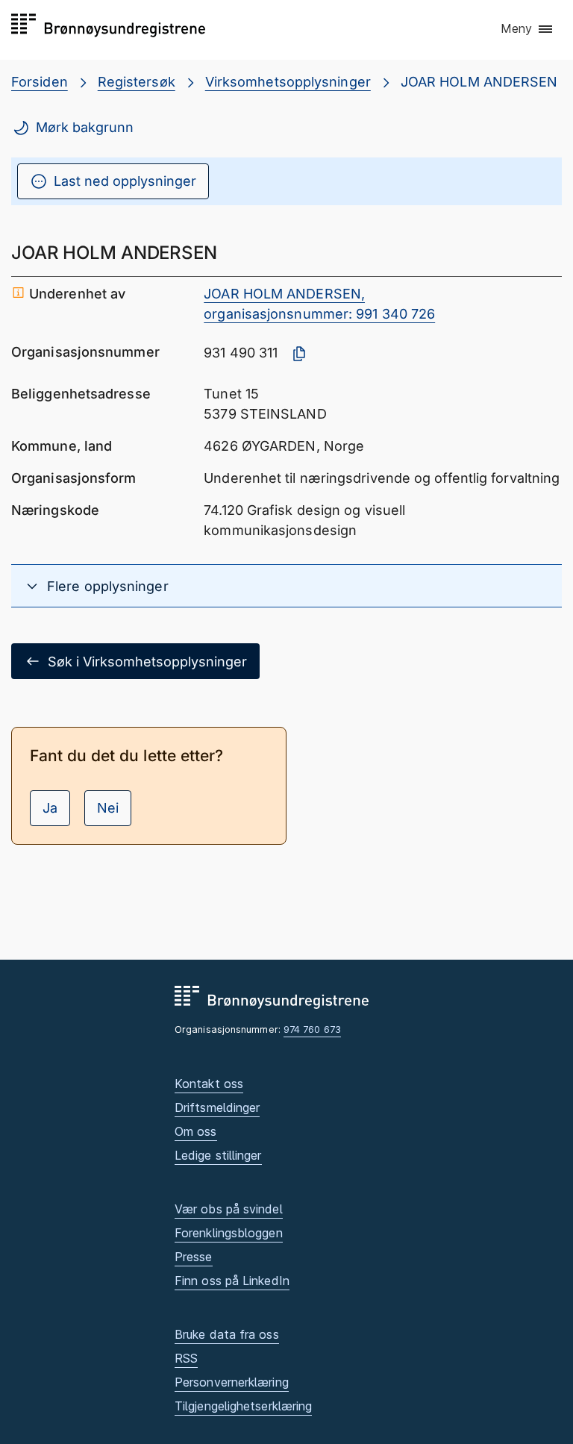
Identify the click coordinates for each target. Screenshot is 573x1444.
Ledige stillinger (218, 1155)
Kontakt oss (209, 1083)
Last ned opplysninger (125, 181)
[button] (527, 29)
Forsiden (39, 82)
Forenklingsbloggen (229, 1232)
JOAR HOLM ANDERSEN (479, 82)
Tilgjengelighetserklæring (243, 1405)
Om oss (196, 1131)
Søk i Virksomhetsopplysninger (147, 661)
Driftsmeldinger (217, 1107)
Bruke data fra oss (227, 1334)
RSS (186, 1358)
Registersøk (136, 82)
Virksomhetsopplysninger (288, 82)
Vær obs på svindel (229, 1208)
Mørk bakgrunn (85, 127)
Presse (194, 1256)
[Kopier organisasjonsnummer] (299, 354)
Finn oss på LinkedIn (232, 1280)
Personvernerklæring (232, 1382)
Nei (108, 808)
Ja (50, 808)
